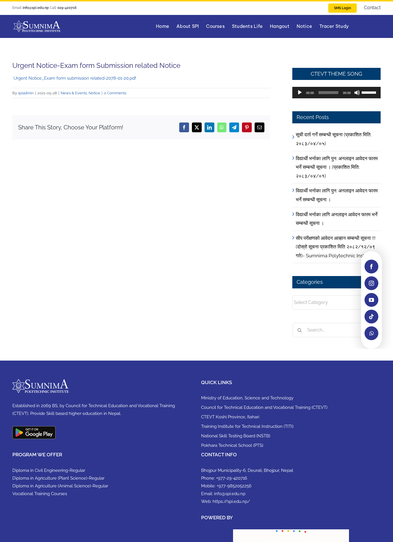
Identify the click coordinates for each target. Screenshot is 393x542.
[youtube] (371, 300)
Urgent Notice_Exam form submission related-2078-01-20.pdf (74, 78)
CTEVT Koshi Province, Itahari (230, 417)
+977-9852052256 (234, 486)
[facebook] (371, 266)
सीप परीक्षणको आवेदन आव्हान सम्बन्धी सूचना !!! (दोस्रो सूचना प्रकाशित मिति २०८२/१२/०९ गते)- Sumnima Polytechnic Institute (335, 246)
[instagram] (371, 283)
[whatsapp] (371, 333)
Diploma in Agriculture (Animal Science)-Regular (60, 486)
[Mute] (357, 92)
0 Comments (115, 93)
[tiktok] (371, 316)
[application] (336, 92)
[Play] (300, 92)
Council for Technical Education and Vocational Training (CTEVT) (264, 407)
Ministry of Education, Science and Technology (247, 398)
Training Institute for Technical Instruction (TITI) (247, 426)
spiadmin (26, 93)
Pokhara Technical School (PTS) (232, 445)
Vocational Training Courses (39, 493)
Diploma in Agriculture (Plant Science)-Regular (58, 478)
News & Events (74, 93)
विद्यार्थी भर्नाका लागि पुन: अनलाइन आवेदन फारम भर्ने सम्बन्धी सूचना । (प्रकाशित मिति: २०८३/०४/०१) (337, 167)
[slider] (370, 92)
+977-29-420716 (231, 478)
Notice (94, 93)
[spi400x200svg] (37, 22)
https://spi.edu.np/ (231, 501)
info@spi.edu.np (229, 493)
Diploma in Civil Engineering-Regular (48, 470)
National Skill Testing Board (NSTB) (235, 435)
